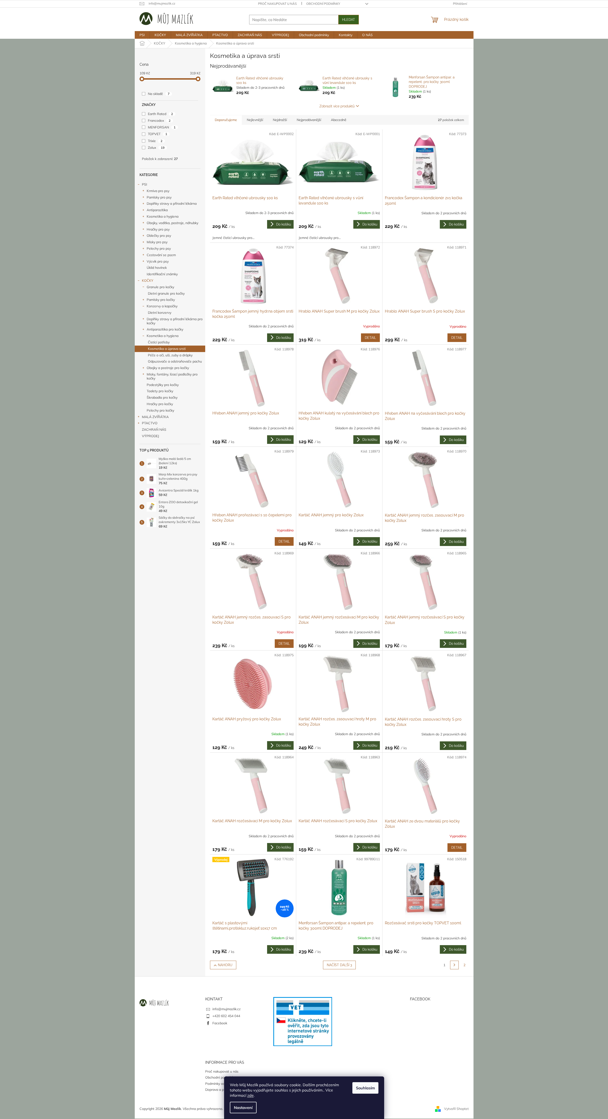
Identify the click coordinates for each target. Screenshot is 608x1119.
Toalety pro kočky (160, 391)
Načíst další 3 (339, 965)
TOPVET (157, 134)
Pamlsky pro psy (159, 197)
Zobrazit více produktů (337, 106)
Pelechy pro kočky (160, 410)
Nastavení (243, 1107)
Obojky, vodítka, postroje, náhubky (172, 223)
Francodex (159, 120)
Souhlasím (365, 1088)
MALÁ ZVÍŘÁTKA (155, 417)
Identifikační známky (162, 274)
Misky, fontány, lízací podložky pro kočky (172, 376)
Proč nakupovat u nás (277, 4)
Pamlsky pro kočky (161, 300)
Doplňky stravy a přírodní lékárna (172, 203)
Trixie (155, 141)
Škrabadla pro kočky (162, 397)
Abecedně (338, 120)
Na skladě (159, 94)
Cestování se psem (161, 255)
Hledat (348, 20)
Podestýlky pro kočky (163, 385)
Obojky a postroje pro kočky (168, 368)
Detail (370, 338)
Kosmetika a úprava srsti (167, 349)
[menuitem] (142, 35)
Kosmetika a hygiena (162, 216)
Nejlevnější (255, 120)
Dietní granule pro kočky (166, 293)
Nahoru (225, 965)
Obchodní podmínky (323, 4)
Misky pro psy (157, 242)
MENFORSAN (162, 127)
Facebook (219, 1023)
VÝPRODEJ (150, 436)
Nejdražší (280, 120)
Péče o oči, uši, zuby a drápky (170, 355)
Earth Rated (160, 114)
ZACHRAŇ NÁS (154, 429)
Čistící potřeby (159, 342)
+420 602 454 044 (226, 1016)
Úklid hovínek (157, 267)
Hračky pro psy (158, 229)
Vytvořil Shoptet (456, 1108)
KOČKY (147, 280)
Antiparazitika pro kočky (165, 329)
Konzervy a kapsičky (162, 306)
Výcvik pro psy (158, 261)
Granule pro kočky (160, 287)
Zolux (156, 147)
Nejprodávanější (309, 120)
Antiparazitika (157, 210)
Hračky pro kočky (160, 404)
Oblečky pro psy (159, 235)
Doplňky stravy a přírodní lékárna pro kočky (175, 321)
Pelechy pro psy (159, 248)
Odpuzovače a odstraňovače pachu (175, 361)
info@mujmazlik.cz (226, 1009)
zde (250, 1095)
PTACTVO (149, 423)
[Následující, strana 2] (454, 965)
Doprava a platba (218, 1089)
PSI (144, 184)
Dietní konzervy (159, 312)
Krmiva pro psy (158, 191)
